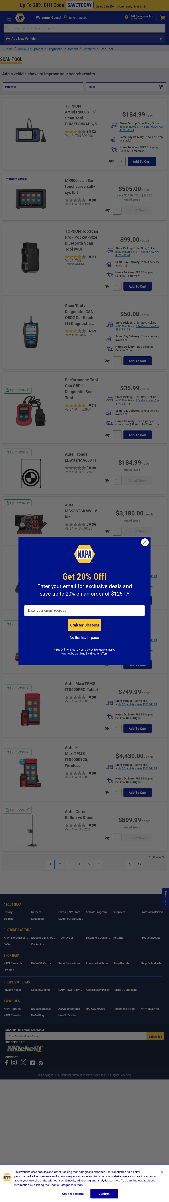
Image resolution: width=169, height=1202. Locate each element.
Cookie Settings (73, 1193)
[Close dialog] (145, 542)
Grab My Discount (84, 625)
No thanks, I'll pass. (84, 638)
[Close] (162, 1172)
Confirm (104, 1193)
